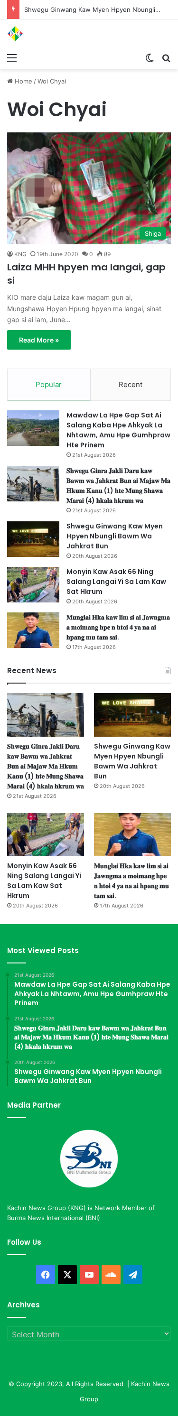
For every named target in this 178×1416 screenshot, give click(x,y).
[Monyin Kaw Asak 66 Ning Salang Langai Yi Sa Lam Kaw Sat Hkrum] (33, 584)
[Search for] (166, 57)
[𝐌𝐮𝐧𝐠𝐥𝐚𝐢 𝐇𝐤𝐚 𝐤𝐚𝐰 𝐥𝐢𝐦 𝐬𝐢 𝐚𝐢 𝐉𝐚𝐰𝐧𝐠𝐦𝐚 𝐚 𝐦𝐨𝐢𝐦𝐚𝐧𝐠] (33, 630)
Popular (49, 384)
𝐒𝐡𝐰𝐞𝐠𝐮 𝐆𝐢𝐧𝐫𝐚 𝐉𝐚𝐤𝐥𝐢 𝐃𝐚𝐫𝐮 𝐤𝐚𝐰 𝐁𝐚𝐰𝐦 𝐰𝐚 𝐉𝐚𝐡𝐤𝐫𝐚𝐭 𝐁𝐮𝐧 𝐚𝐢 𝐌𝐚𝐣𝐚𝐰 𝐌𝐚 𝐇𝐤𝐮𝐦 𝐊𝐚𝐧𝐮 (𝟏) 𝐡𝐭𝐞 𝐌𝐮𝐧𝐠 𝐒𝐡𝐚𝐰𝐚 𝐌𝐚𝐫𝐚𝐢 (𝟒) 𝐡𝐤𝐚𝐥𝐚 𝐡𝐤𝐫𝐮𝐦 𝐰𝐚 (118, 485)
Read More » (39, 340)
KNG (20, 254)
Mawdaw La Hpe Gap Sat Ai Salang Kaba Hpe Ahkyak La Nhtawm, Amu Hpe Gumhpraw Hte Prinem (118, 430)
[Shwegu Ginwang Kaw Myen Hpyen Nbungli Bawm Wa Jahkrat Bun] (33, 539)
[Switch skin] (149, 57)
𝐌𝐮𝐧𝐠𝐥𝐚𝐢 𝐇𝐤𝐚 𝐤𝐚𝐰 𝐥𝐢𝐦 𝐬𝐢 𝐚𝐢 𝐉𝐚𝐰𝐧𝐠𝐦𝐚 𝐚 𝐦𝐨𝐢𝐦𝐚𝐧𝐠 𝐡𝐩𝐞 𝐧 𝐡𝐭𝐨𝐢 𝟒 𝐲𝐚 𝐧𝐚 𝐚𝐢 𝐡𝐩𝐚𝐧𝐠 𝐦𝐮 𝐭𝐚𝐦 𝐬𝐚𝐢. (118, 627)
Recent (130, 384)
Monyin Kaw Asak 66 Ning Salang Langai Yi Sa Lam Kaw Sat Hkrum (116, 581)
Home (22, 81)
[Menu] (12, 57)
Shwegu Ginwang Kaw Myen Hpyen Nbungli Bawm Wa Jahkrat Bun (114, 536)
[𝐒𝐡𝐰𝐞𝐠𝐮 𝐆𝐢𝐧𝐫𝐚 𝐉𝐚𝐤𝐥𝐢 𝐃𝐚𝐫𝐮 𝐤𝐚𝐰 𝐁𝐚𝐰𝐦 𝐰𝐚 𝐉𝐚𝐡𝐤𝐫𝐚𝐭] (33, 483)
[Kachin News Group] (45, 33)
